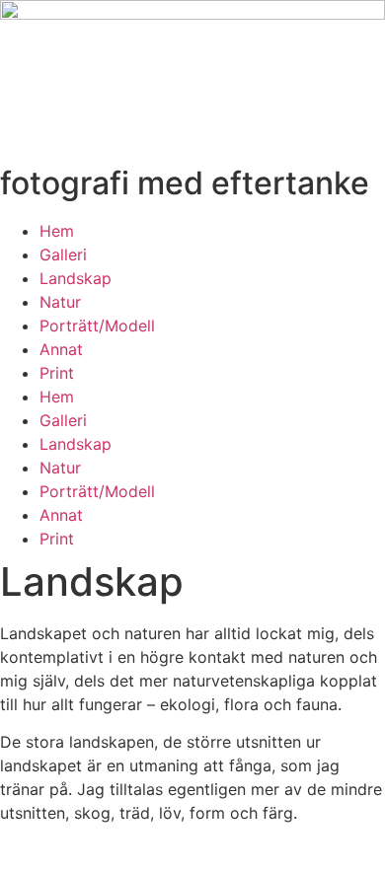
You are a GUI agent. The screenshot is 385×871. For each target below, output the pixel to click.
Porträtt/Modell (97, 325)
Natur (60, 302)
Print (56, 373)
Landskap (75, 278)
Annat (61, 349)
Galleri (63, 254)
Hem (56, 231)
